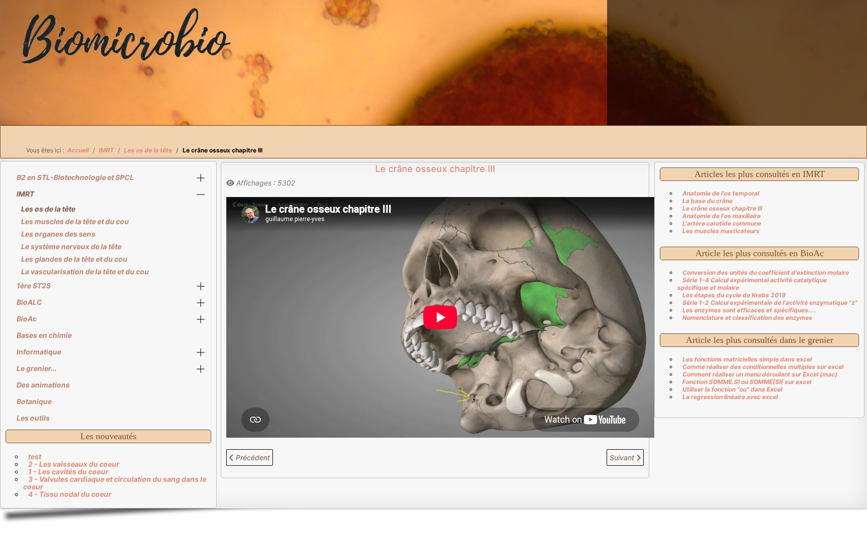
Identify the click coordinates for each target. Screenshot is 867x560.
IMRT (25, 194)
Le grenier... (37, 368)
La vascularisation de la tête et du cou (85, 271)
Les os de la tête (48, 209)
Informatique (39, 351)
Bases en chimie (44, 335)
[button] (200, 177)
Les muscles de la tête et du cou (75, 221)
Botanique (34, 401)
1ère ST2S (34, 285)
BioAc (27, 318)
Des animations (43, 385)
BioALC (29, 302)
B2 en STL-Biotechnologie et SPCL (75, 177)
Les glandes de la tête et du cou (74, 259)
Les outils (33, 418)
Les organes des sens (58, 234)
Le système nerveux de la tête (71, 246)
